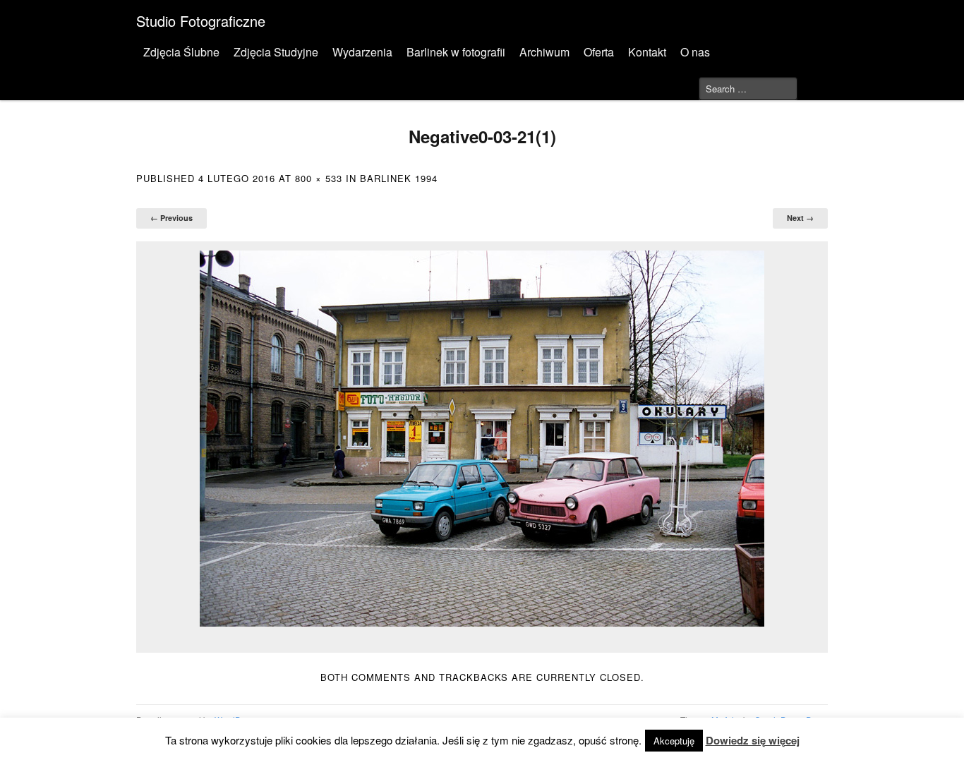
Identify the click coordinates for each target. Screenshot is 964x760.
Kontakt (647, 52)
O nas (695, 52)
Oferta (599, 52)
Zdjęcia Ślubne (181, 52)
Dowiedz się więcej (753, 740)
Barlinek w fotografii (455, 52)
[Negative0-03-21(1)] (482, 439)
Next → (800, 217)
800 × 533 (318, 178)
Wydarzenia (362, 52)
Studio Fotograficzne (200, 21)
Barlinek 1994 (399, 178)
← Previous (171, 217)
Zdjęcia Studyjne (276, 52)
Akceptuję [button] (673, 740)
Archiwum (544, 52)
